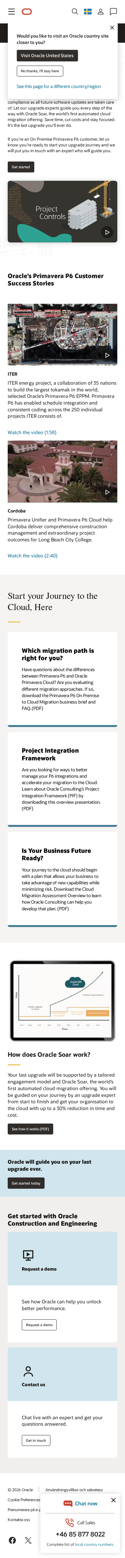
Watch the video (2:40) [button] (32, 555)
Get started (21, 166)
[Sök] (75, 11)
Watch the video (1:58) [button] (32, 432)
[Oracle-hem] (27, 11)
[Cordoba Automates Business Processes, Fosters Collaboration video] (62, 471)
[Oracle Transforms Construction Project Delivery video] (62, 211)
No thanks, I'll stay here (40, 71)
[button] (11, 11)
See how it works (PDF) (30, 1128)
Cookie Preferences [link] (24, 1499)
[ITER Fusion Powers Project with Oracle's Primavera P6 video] (62, 334)
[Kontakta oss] (113, 11)
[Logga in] (100, 11)
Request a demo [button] (39, 1324)
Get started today (26, 1183)
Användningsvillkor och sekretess (74, 1489)
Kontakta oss (19, 1519)
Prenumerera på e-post (27, 1509)
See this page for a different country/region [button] (59, 86)
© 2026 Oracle (20, 1489)
